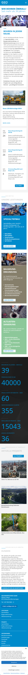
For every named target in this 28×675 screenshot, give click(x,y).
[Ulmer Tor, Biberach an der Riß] (14, 469)
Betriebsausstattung (6, 635)
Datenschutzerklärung (15, 673)
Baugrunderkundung (6, 614)
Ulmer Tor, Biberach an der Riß (10, 479)
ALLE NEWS (19, 185)
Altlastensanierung (6, 616)
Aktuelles (3, 641)
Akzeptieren (14, 662)
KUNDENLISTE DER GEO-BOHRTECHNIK (12, 588)
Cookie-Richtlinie (6, 673)
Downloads (4, 639)
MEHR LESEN (6, 123)
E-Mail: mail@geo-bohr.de (9, 606)
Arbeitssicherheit (5, 645)
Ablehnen (14, 666)
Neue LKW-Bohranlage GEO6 (12, 108)
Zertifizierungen (5, 637)
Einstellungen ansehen (14, 670)
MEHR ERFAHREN (8, 246)
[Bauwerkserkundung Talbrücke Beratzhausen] (14, 495)
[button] (26, 648)
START (4, 28)
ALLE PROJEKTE (18, 456)
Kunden (3, 643)
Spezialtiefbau (5, 612)
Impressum (22, 673)
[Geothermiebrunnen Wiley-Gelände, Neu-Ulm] (14, 522)
